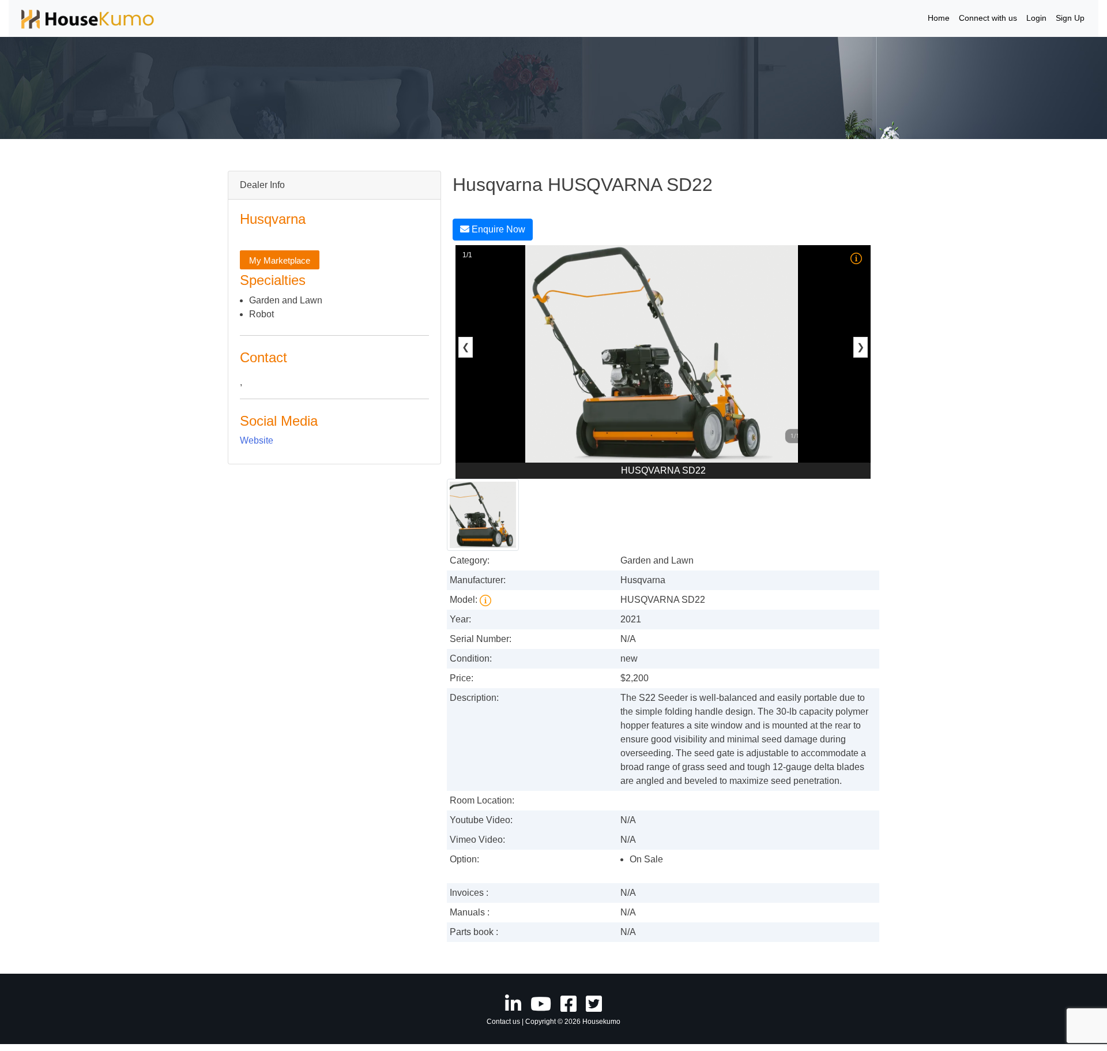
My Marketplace (279, 260)
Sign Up (1070, 17)
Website (256, 440)
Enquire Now (497, 229)
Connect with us (988, 17)
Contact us (503, 1022)
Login (1036, 17)
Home (939, 17)
